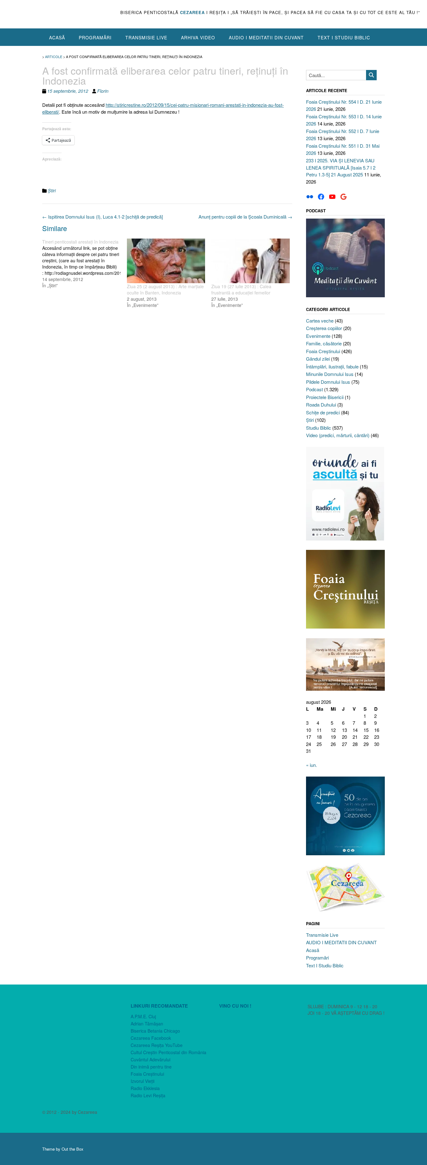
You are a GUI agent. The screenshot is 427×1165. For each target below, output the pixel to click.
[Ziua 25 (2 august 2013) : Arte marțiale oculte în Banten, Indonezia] (166, 261)
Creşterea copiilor (324, 328)
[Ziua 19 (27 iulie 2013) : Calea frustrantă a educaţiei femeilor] (250, 261)
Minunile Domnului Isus (330, 374)
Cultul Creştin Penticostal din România (168, 1052)
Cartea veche (320, 320)
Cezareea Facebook (151, 1038)
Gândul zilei (318, 358)
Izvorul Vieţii (142, 1081)
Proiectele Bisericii (325, 397)
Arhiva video (198, 37)
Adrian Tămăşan (147, 1023)
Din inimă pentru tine (151, 1067)
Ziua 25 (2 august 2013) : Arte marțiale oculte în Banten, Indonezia (165, 289)
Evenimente (318, 336)
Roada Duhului (321, 404)
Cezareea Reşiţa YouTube (157, 1045)
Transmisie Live (146, 37)
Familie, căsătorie (324, 343)
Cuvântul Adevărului (150, 1059)
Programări (95, 37)
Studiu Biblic (318, 427)
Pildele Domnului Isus (328, 381)
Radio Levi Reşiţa (148, 1095)
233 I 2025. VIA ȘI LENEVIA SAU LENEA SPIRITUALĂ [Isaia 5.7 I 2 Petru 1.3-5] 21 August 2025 (340, 167)
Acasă (57, 37)
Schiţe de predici (323, 412)
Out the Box (72, 1149)
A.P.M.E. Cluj (143, 1016)
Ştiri (52, 190)
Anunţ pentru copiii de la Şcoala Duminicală (245, 216)
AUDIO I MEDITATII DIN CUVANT (266, 37)
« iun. (311, 765)
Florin (102, 91)
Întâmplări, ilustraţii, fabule (332, 366)
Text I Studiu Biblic (344, 37)
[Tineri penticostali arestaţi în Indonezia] (84, 264)
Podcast (314, 389)
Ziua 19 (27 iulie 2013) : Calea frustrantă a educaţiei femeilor (241, 289)
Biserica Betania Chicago (155, 1031)
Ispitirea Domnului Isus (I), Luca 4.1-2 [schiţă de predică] (102, 216)
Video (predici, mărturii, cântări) (337, 435)
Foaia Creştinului (323, 351)
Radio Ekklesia (145, 1088)
